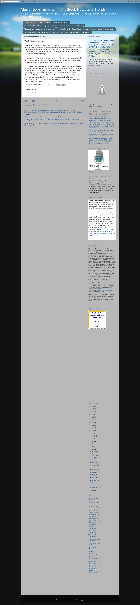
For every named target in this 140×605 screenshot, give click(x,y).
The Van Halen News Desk (93, 519)
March (94, 480)
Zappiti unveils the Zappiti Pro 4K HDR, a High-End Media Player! (46, 22)
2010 (92, 438)
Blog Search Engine (92, 569)
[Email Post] (53, 84)
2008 (92, 444)
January (95, 487)
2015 (92, 428)
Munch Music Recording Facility (94, 507)
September (96, 465)
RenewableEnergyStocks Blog (94, 544)
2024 (92, 406)
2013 (92, 430)
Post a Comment (32, 93)
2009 (92, 441)
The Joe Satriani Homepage (93, 531)
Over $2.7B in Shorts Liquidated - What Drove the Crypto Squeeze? (101, 131)
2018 (92, 422)
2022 (92, 412)
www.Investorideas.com (97, 328)
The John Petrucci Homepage (94, 535)
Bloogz (90, 551)
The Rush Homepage (92, 523)
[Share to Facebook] (63, 85)
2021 (92, 414)
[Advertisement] (98, 342)
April (94, 477)
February (95, 483)
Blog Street (92, 566)
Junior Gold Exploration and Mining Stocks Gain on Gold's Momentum (99, 119)
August (94, 469)
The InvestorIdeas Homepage (94, 515)
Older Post (79, 101)
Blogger (81, 600)
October (95, 462)
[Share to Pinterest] (65, 85)
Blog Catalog (92, 554)
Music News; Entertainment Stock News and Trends (63, 9)
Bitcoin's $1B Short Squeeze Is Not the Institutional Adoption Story (100, 135)
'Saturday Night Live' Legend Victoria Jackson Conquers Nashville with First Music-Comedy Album (57, 32)
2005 (92, 490)
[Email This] (57, 85)
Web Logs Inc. (93, 572)
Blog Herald (92, 556)
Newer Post (29, 101)
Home (54, 101)
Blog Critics (92, 563)
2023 (92, 409)
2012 (92, 433)
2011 (92, 436)
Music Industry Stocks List (93, 499)
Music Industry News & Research (94, 511)
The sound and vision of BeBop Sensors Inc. (39, 29)
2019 (92, 420)
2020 (92, 417)
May (94, 475)
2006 (92, 449)
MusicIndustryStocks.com (96, 181)
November (95, 451)
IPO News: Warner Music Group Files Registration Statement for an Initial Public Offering (54, 26)
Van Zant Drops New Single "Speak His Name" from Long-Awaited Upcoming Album (86, 29)
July (93, 472)
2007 (92, 446)
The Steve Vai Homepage (92, 527)
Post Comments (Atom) (40, 105)
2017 (92, 425)
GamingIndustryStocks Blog (94, 539)
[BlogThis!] (59, 85)
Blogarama (92, 561)
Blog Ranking (92, 558)
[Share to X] (61, 85)
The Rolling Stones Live (95, 457)
